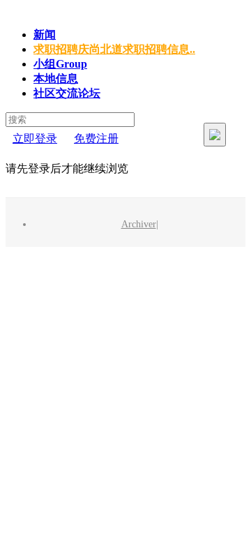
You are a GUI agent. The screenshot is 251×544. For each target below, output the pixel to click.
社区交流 (66, 93)
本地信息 (55, 78)
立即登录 (35, 138)
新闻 (44, 34)
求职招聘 (114, 49)
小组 (60, 64)
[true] (215, 134)
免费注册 (96, 138)
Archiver (138, 224)
